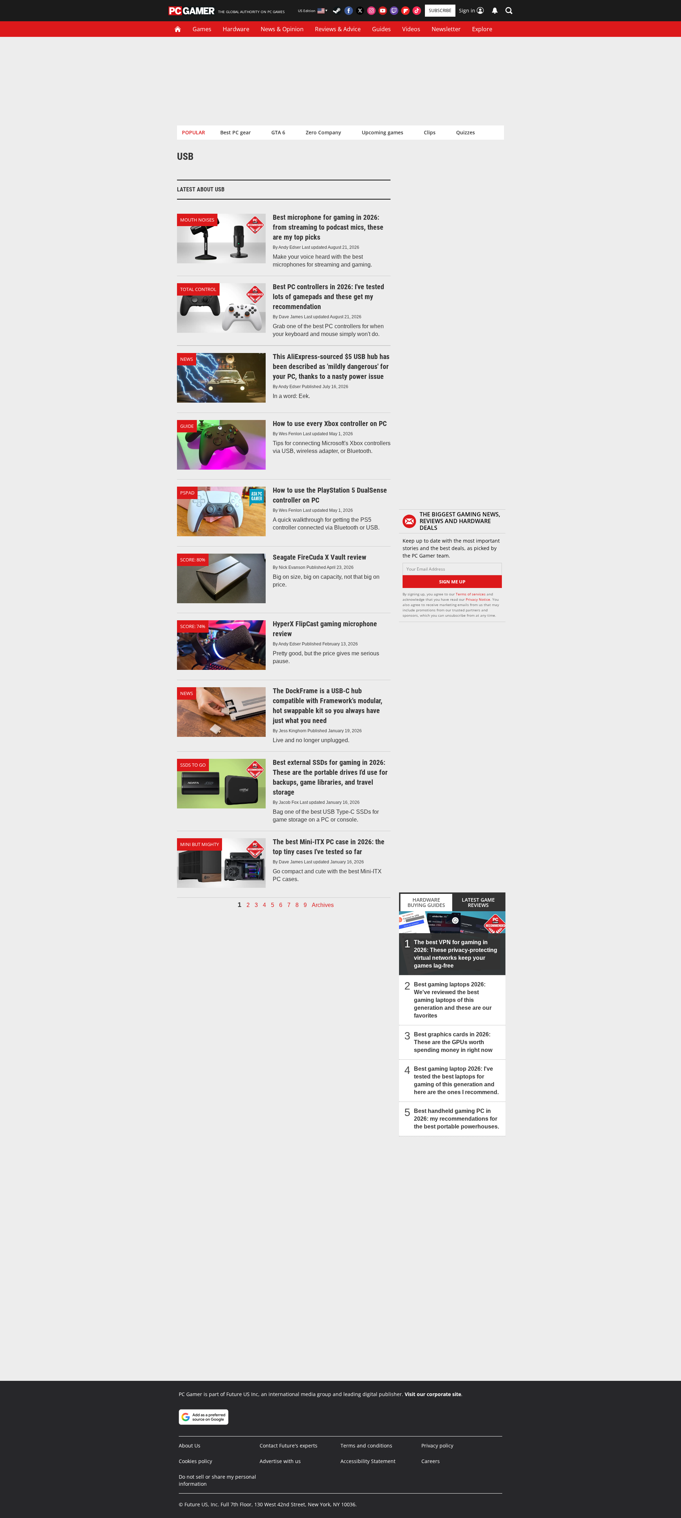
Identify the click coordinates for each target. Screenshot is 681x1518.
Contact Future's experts (288, 1445)
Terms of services (471, 594)
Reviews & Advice (338, 29)
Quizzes (465, 132)
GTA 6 (278, 132)
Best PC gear (235, 132)
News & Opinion (282, 29)
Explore (482, 29)
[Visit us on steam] (337, 10)
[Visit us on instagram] (371, 10)
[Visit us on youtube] (382, 10)
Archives (323, 905)
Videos (411, 29)
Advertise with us (280, 1461)
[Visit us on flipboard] (405, 10)
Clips (430, 132)
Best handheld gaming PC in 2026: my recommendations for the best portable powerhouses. (456, 1119)
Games (202, 29)
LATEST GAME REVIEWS (478, 902)
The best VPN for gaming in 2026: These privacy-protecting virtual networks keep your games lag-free (455, 954)
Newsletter (446, 29)
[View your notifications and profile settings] (495, 11)
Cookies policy (195, 1461)
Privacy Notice (478, 599)
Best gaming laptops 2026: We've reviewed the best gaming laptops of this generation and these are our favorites (453, 1000)
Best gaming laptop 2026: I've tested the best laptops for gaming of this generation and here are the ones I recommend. (456, 1080)
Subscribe (440, 10)
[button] (509, 10)
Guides (381, 29)
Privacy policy (437, 1445)
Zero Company (323, 132)
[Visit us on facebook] (348, 10)
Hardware (236, 29)
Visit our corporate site (433, 1394)
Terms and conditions (366, 1445)
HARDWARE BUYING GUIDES (426, 902)
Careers (430, 1461)
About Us (189, 1445)
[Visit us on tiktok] (417, 10)
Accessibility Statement (367, 1461)
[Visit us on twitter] (360, 10)
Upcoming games (382, 132)
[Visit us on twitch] (394, 10)
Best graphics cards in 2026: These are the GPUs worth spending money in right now (453, 1042)
